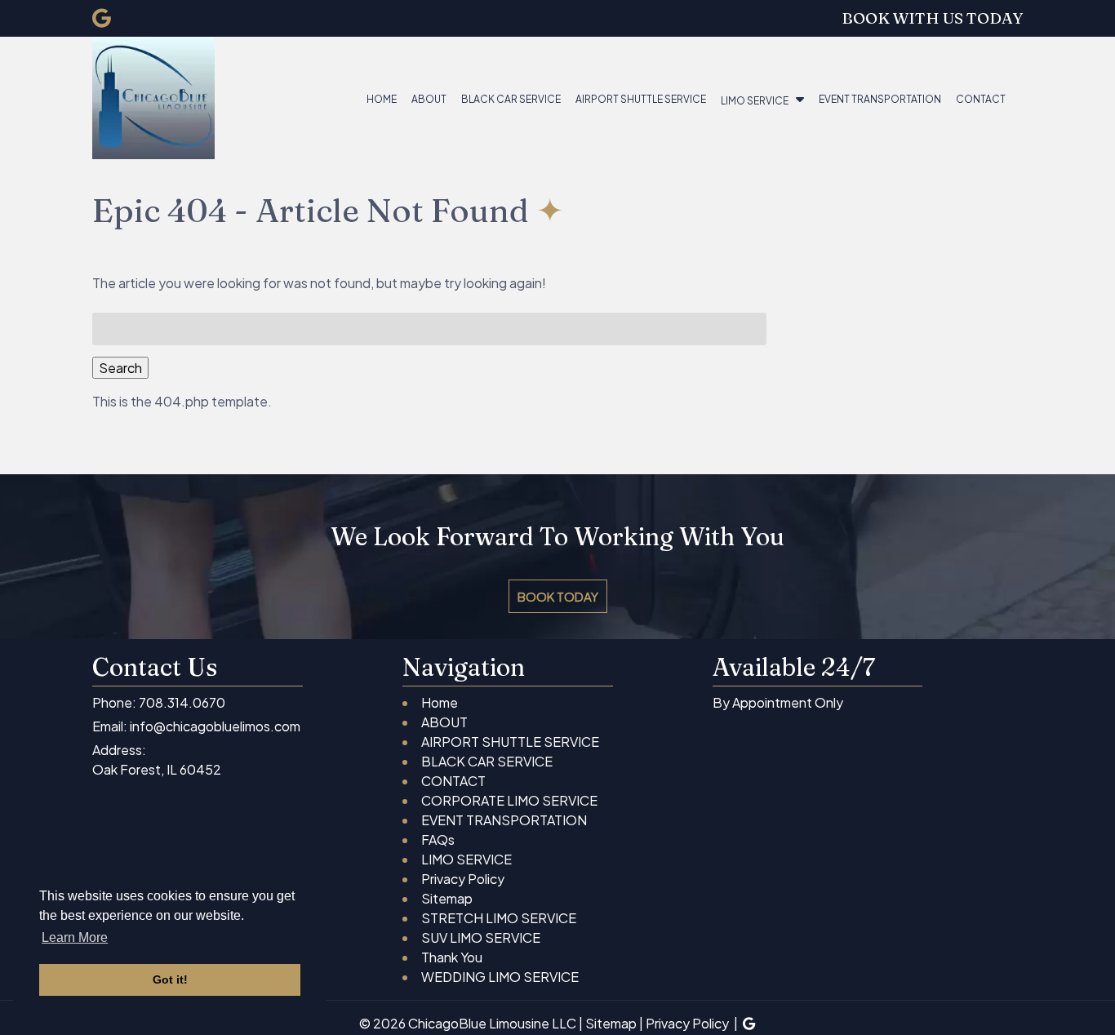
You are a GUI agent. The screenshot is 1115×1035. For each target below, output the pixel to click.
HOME (381, 99)
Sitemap (447, 898)
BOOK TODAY (558, 596)
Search (120, 367)
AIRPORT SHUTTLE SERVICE (640, 99)
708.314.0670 (182, 702)
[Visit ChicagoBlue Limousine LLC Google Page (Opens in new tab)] (101, 18)
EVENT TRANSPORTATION (880, 99)
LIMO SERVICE (754, 101)
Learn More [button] (75, 937)
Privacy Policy (462, 878)
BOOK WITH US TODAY (932, 18)
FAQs (438, 839)
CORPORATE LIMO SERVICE (509, 800)
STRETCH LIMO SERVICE (498, 917)
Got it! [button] (170, 979)
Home (439, 702)
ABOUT (428, 99)
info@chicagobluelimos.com (215, 726)
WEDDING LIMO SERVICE (500, 976)
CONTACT (981, 99)
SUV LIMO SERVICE (480, 937)
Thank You (451, 957)
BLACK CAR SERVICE (511, 99)
